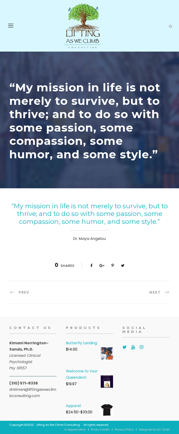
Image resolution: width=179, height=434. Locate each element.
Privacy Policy (124, 429)
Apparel (73, 405)
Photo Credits (100, 429)
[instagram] (141, 347)
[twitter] (124, 347)
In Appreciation (75, 429)
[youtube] (133, 347)
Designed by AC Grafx (154, 429)
